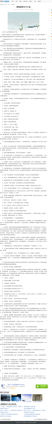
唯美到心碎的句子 (5, 408)
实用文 (30, 1)
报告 (20, 1)
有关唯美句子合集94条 (29, 412)
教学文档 (25, 1)
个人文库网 (24, 422)
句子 (35, 1)
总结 (17, 1)
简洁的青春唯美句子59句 (29, 408)
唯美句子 (13, 4)
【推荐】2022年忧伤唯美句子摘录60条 (9, 414)
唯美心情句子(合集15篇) (6, 416)
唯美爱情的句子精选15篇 (29, 406)
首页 (13, 1)
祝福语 (39, 1)
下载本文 (31, 9)
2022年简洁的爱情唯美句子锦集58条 (32, 414)
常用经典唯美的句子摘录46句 (30, 416)
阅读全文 (27, 9)
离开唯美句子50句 (5, 412)
